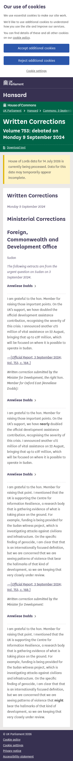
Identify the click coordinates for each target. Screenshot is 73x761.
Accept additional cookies (36, 48)
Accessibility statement (18, 756)
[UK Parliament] (13, 82)
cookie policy (21, 38)
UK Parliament (12, 110)
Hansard (15, 95)
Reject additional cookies (36, 61)
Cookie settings (36, 71)
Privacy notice (12, 751)
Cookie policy (11, 739)
